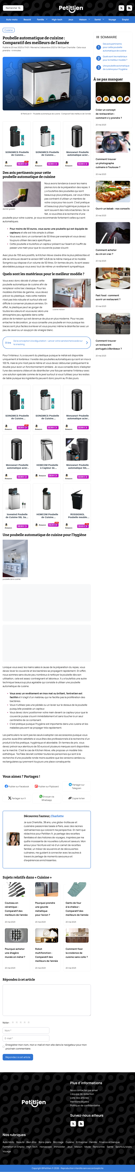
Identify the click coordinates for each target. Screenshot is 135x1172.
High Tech (32, 1146)
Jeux (70, 19)
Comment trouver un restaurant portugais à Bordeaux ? (109, 344)
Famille (40, 19)
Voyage (112, 19)
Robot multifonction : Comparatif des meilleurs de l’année (46, 954)
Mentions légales (79, 1101)
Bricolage (58, 1142)
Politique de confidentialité (85, 1105)
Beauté (27, 19)
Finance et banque (109, 1142)
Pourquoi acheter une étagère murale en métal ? (15, 952)
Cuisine (8, 30)
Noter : (6, 1022)
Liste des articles (79, 1097)
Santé (98, 19)
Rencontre (99, 1146)
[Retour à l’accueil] (71, 9)
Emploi (125, 19)
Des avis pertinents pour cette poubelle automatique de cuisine (114, 47)
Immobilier (59, 1146)
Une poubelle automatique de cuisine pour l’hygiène (116, 67)
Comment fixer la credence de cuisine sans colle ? (77, 952)
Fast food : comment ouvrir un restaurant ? (108, 297)
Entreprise (81, 1142)
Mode (88, 1146)
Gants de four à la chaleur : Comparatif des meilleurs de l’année (77, 908)
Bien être (31, 1142)
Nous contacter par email (84, 1090)
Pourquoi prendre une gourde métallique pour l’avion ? (45, 908)
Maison (83, 19)
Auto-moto (12, 19)
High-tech (57, 19)
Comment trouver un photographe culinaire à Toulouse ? (108, 163)
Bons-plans (45, 1142)
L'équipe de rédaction (82, 1094)
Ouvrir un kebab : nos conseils (113, 208)
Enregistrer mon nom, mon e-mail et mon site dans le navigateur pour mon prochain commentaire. (46, 1046)
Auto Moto (8, 1142)
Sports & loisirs (123, 1146)
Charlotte (57, 816)
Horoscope (46, 1146)
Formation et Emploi (13, 1146)
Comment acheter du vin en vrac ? (106, 251)
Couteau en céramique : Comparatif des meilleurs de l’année (16, 908)
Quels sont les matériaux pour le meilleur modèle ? (115, 58)
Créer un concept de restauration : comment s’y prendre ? (109, 113)
